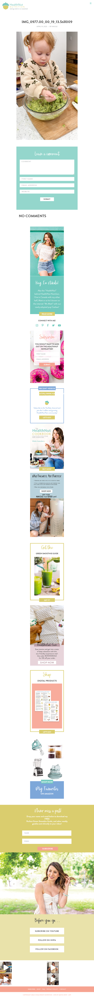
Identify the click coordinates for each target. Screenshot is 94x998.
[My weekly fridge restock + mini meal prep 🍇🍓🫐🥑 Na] (53, 967)
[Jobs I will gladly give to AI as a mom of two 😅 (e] (53, 979)
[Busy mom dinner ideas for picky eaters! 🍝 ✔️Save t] (6, 967)
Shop (39, 989)
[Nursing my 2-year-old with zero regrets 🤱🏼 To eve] (6, 979)
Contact (63, 989)
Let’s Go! (47, 417)
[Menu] (90, 3)
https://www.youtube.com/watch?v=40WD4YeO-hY (47, 394)
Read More (47, 314)
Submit (47, 364)
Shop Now (47, 781)
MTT (70, 995)
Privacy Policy (52, 989)
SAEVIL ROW (63, 995)
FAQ (43, 989)
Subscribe (31, 989)
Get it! (47, 600)
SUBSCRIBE (47, 848)
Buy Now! (47, 469)
